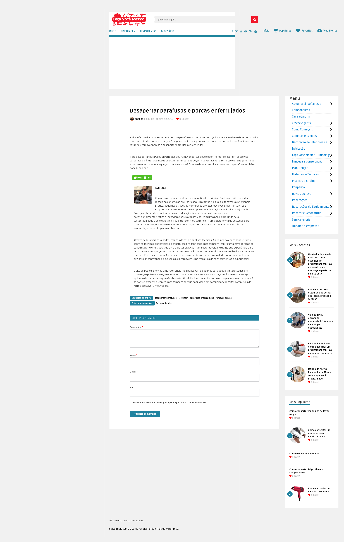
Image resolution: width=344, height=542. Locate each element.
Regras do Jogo (301, 194)
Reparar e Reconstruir (306, 213)
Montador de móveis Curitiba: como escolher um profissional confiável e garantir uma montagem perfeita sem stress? (320, 264)
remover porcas (224, 298)
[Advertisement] (216, 64)
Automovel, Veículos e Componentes (306, 107)
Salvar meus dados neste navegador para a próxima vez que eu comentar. (169, 403)
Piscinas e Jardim (303, 181)
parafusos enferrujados (202, 298)
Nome (133, 355)
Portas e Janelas (164, 303)
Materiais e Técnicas (305, 174)
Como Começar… (302, 129)
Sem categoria (301, 219)
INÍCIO (112, 31)
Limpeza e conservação (307, 161)
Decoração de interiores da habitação (309, 146)
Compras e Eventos (304, 136)
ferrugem (183, 298)
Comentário (136, 327)
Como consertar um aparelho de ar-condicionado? (319, 433)
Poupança (298, 187)
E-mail (134, 371)
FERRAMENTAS (148, 31)
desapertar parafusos (166, 298)
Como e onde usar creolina (304, 453)
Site (131, 387)
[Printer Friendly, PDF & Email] (142, 177)
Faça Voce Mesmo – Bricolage (311, 155)
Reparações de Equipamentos (311, 207)
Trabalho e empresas (305, 226)
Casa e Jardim (301, 116)
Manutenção (300, 168)
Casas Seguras (301, 123)
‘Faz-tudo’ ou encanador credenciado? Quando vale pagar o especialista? (320, 321)
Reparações (299, 200)
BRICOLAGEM (128, 31)
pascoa (139, 119)
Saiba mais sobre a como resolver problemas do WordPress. (144, 528)
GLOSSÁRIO (167, 31)
